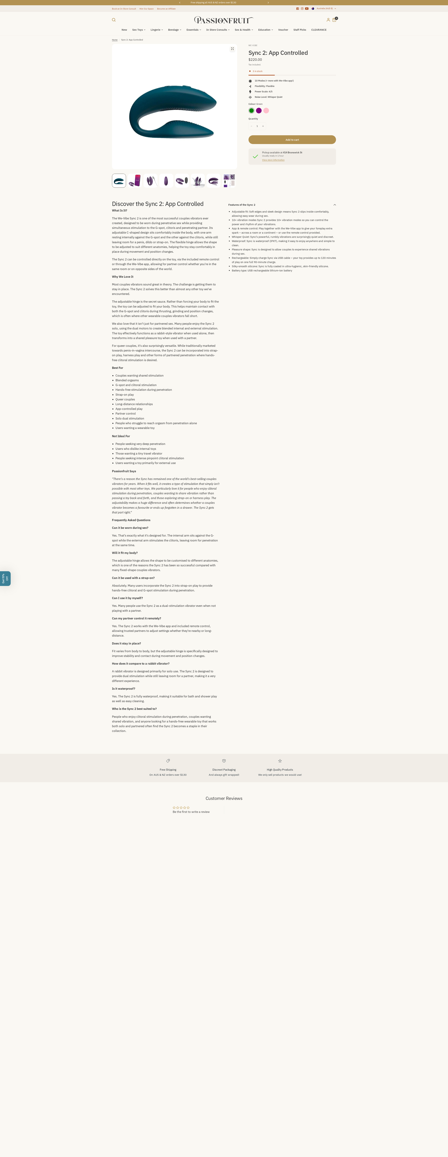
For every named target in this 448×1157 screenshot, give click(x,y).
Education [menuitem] (264, 29)
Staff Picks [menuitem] (299, 29)
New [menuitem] (124, 29)
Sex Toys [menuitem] (137, 29)
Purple (259, 110)
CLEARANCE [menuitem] (319, 29)
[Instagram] (302, 8)
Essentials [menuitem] (192, 29)
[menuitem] (125, 8)
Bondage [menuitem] (173, 29)
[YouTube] (306, 8)
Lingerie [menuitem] (155, 29)
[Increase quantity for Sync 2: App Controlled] (263, 126)
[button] (5, 578)
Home (115, 39)
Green (251, 110)
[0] (333, 20)
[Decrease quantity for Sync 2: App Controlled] (251, 126)
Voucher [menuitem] (283, 29)
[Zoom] (232, 48)
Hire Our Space (146, 8)
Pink (266, 110)
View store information (273, 160)
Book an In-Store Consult (124, 8)
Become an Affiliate (166, 8)
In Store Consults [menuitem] (216, 29)
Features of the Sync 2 (241, 204)
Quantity (253, 118)
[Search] (114, 20)
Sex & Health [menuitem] (242, 29)
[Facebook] (297, 8)
